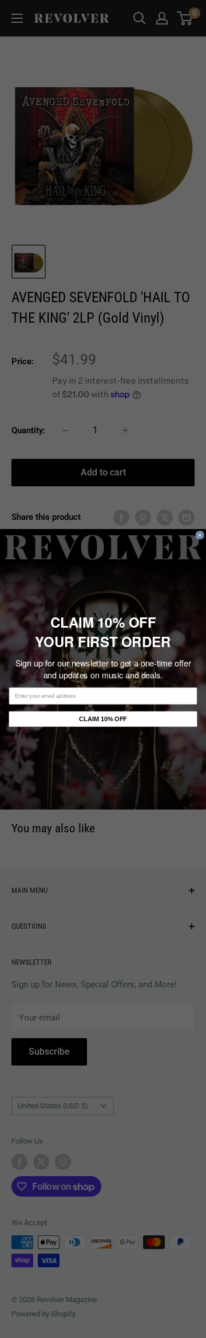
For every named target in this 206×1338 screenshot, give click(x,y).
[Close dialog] (199, 534)
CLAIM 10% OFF (102, 718)
